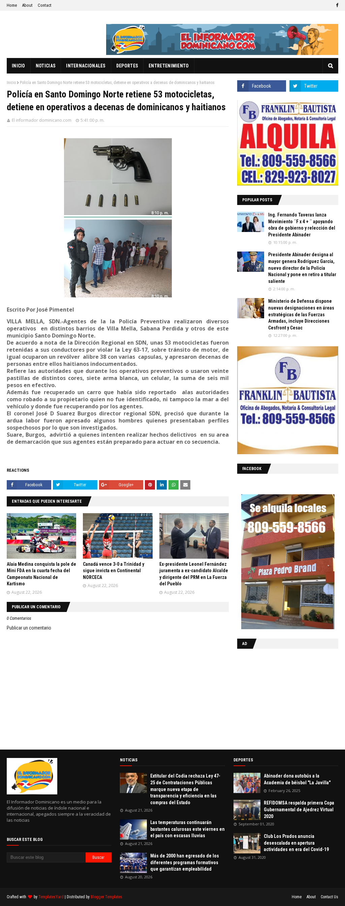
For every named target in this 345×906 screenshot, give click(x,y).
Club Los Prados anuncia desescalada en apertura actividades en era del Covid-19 (296, 843)
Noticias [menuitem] (46, 65)
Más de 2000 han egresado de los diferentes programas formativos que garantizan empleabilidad (184, 862)
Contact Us (329, 897)
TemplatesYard (51, 897)
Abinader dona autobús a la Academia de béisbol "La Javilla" (297, 779)
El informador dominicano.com (41, 120)
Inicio (11, 82)
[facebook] (336, 5)
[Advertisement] (279, 697)
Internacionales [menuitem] (86, 65)
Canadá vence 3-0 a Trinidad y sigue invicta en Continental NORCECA (113, 570)
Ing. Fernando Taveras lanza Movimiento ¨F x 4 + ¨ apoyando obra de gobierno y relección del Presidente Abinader (301, 224)
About (27, 5)
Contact (45, 5)
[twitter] (313, 86)
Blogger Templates (106, 897)
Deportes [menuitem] (127, 65)
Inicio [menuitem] (18, 65)
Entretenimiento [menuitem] (169, 65)
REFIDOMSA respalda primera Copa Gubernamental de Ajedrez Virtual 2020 (299, 809)
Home (12, 5)
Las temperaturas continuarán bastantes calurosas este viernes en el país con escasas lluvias (187, 829)
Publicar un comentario (29, 628)
